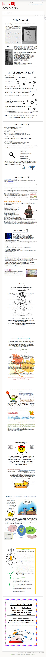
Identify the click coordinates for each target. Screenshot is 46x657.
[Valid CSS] (28, 654)
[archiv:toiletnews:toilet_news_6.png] (21, 358)
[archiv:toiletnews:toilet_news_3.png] (21, 517)
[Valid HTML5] (23, 654)
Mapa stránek (41, 4)
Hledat (43, 2)
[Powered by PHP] (18, 654)
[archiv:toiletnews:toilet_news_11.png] (21, 95)
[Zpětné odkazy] (45, 19)
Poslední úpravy (30, 4)
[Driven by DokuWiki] (33, 654)
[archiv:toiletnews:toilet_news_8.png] (21, 253)
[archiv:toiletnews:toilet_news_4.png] (21, 464)
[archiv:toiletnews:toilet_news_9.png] (21, 200)
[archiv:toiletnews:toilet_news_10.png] (21, 147)
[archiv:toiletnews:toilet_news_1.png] (21, 622)
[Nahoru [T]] (45, 21)
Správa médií (36, 4)
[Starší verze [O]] (45, 17)
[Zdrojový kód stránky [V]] (45, 15)
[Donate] (13, 654)
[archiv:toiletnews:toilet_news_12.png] (21, 42)
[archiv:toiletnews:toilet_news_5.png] (21, 411)
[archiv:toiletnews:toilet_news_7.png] (21, 306)
